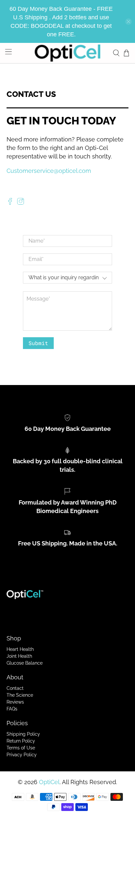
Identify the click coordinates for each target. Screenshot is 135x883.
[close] (128, 21)
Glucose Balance (25, 663)
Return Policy (21, 741)
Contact (15, 688)
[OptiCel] (67, 53)
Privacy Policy (22, 754)
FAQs (12, 708)
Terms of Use (21, 747)
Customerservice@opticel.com (49, 170)
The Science (20, 695)
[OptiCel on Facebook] (10, 202)
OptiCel (49, 782)
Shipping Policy (23, 734)
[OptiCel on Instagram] (20, 202)
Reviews (15, 702)
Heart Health (20, 649)
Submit (38, 343)
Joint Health (19, 656)
